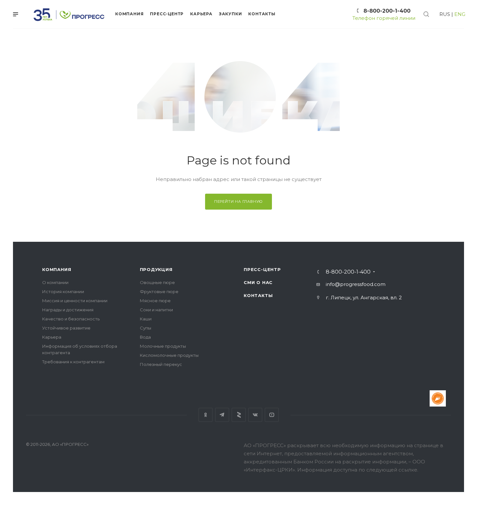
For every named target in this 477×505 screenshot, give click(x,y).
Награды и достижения (67, 309)
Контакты (258, 295)
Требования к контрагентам (73, 361)
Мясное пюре (155, 300)
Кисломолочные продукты (169, 355)
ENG (459, 14)
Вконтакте (255, 415)
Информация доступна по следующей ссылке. (357, 470)
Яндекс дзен (239, 415)
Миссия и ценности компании (74, 300)
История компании (63, 291)
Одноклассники (206, 415)
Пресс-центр (262, 269)
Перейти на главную (238, 201)
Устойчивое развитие (66, 327)
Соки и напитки (156, 309)
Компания (56, 269)
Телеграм (222, 415)
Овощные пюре (157, 282)
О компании (55, 282)
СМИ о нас (258, 282)
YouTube (272, 415)
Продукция (156, 269)
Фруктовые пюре (159, 291)
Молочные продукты (163, 346)
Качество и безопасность (71, 318)
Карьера (51, 337)
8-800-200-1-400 (386, 11)
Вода (145, 337)
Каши (146, 318)
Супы (145, 327)
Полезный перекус (161, 364)
